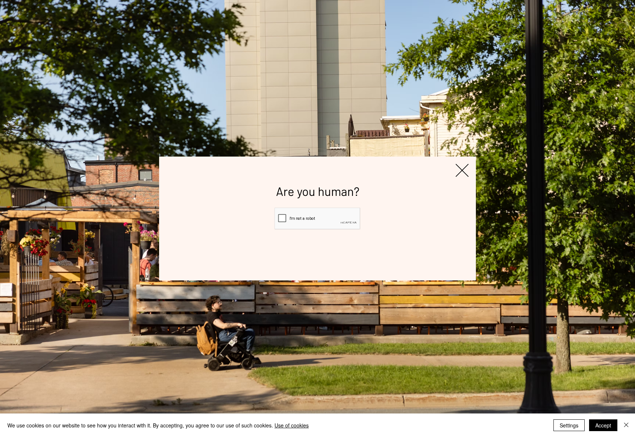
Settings (569, 425)
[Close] (626, 425)
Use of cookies (292, 425)
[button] (462, 170)
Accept (603, 425)
